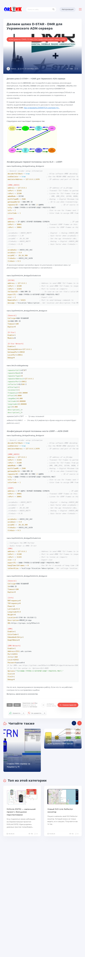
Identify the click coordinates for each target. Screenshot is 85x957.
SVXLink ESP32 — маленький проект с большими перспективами (21, 812)
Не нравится (38, 713)
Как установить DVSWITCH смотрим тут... (41, 108)
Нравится (18, 713)
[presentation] (74, 723)
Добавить (51, 705)
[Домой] (13, 9)
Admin (13, 69)
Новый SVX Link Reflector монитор (60, 810)
